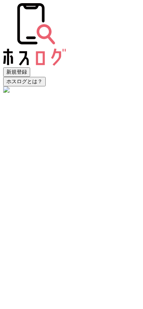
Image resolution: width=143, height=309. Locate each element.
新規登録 (16, 72)
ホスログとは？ (24, 81)
